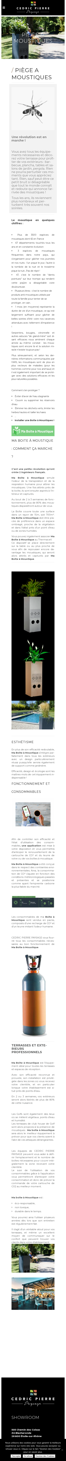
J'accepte (16, 1456)
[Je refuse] (62, 1449)
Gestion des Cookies (45, 1456)
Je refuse (28, 1456)
